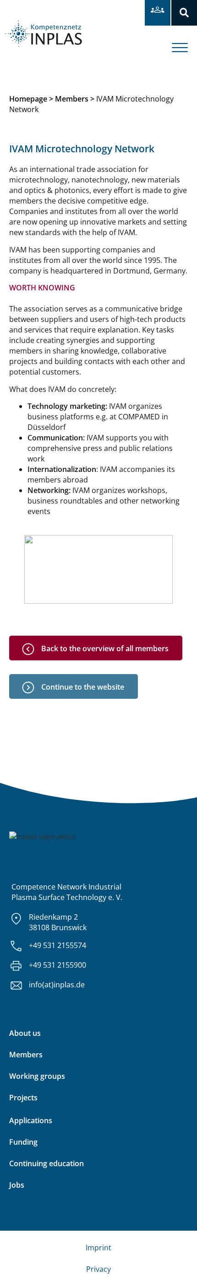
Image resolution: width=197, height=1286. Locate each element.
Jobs (16, 1185)
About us (25, 1033)
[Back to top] (177, 1266)
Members (71, 99)
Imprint (98, 1248)
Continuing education (46, 1163)
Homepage (28, 99)
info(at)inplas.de (57, 985)
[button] (184, 13)
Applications (30, 1120)
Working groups (37, 1076)
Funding (23, 1142)
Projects (23, 1097)
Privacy (98, 1269)
